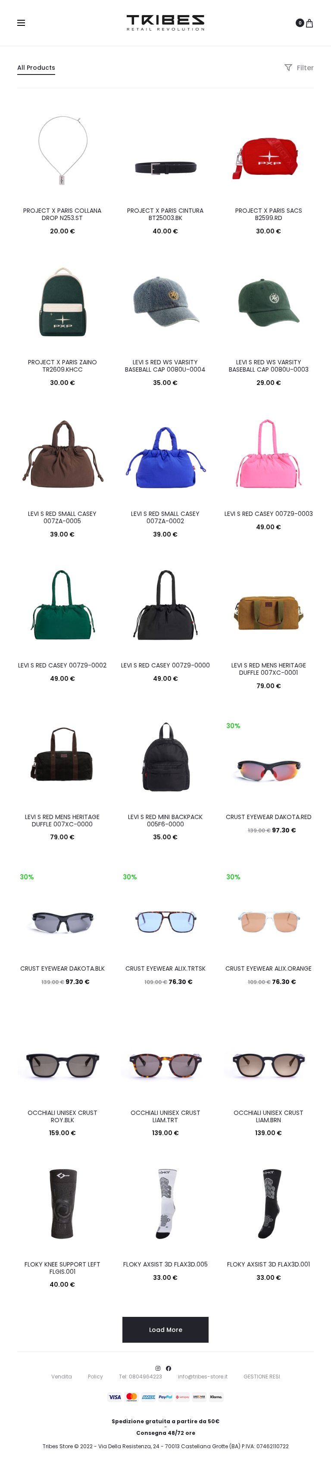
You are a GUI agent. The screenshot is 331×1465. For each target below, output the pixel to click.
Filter (304, 68)
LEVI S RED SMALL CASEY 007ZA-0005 (62, 517)
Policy (95, 1376)
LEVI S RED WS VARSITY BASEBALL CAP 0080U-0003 (269, 366)
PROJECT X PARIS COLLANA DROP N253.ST (62, 214)
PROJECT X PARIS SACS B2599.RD (268, 214)
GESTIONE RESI (262, 1376)
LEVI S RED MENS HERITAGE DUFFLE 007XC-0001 (268, 669)
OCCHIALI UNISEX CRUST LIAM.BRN (268, 1116)
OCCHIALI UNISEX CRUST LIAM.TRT (165, 1116)
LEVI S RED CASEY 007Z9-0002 (62, 665)
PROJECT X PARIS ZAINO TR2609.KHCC (62, 366)
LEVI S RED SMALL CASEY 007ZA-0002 (165, 517)
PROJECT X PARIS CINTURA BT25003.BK (165, 214)
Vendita (61, 1376)
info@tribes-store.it (203, 1376)
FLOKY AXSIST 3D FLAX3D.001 (268, 1264)
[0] (309, 22)
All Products (36, 67)
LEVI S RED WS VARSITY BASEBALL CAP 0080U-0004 (165, 366)
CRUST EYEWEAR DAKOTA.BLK (62, 968)
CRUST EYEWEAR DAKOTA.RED (269, 817)
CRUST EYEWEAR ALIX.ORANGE (268, 968)
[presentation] (22, 150)
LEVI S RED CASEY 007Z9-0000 (165, 665)
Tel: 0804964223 (140, 1376)
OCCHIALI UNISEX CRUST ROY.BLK (62, 1116)
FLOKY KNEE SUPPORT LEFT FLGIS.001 (62, 1268)
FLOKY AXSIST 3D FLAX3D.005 (165, 1264)
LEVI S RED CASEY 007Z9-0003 (269, 513)
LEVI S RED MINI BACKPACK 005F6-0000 (165, 821)
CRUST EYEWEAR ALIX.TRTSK (165, 968)
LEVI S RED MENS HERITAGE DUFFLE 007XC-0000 (62, 821)
